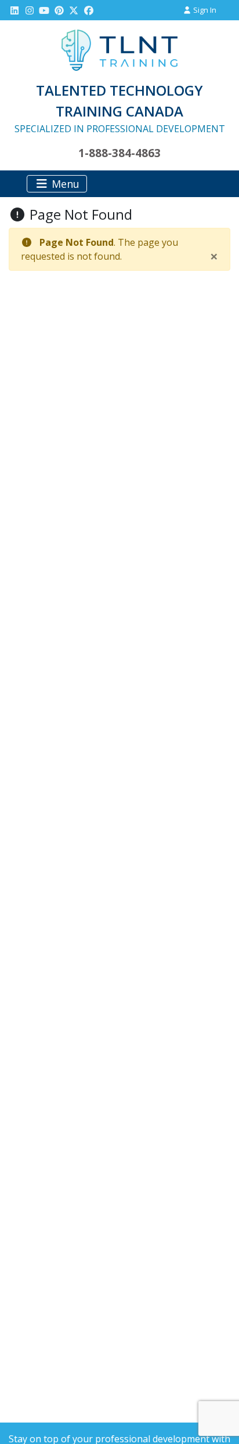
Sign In (203, 10)
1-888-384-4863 (119, 153)
